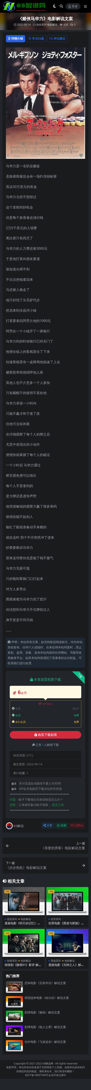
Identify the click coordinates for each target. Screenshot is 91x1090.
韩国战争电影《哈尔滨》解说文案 (47, 998)
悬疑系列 (12, 919)
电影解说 (52, 24)
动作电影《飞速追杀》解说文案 (45, 1042)
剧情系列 (41, 24)
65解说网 (48, 1063)
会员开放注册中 (57, 1075)
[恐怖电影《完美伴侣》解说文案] (14, 987)
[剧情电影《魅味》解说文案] (14, 1016)
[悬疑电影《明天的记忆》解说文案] (24, 901)
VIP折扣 (47, 704)
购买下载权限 (47, 735)
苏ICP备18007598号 (36, 1075)
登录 (75, 6)
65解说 (19, 826)
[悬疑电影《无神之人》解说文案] (67, 943)
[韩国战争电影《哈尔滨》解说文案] (14, 1001)
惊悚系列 (12, 961)
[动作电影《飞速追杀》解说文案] (14, 1045)
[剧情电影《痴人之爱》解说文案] (14, 1031)
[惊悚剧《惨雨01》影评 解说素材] (24, 943)
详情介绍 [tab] (17, 38)
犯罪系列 (56, 919)
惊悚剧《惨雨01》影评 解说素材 (23, 966)
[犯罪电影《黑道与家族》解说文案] (67, 901)
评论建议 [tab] (59, 38)
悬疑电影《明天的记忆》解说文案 (22, 925)
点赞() (78, 825)
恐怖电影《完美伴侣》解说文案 (45, 983)
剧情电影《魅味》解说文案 (42, 1012)
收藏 (63, 825)
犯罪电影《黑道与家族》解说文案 (66, 925)
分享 (49, 825)
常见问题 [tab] (38, 38)
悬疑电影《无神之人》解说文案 (66, 966)
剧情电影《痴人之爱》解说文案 (45, 1027)
